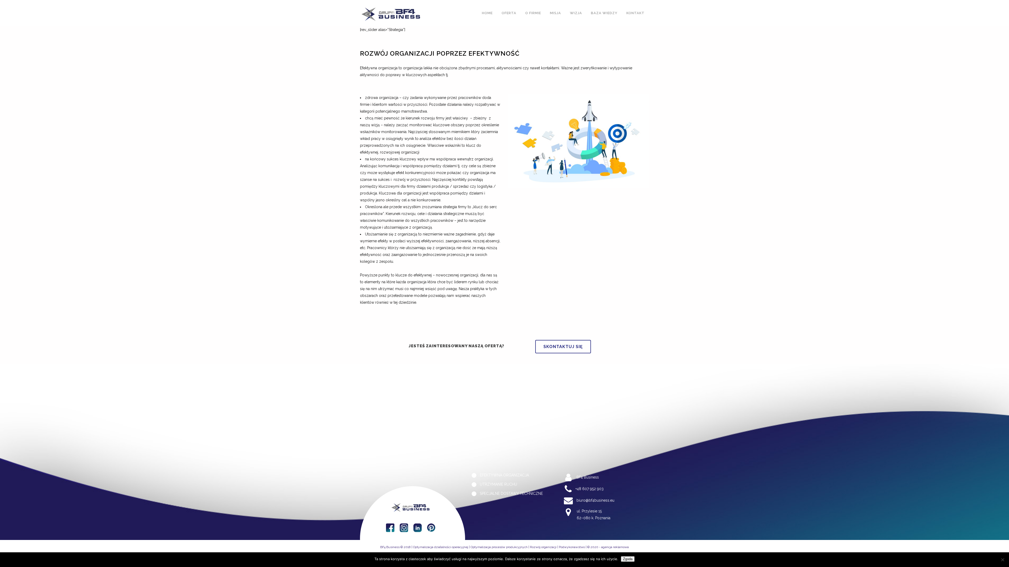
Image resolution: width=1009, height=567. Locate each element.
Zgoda (627, 559)
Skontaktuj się (563, 346)
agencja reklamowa (615, 547)
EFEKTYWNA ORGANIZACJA (504, 475)
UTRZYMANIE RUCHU (498, 484)
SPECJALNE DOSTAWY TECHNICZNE (511, 494)
